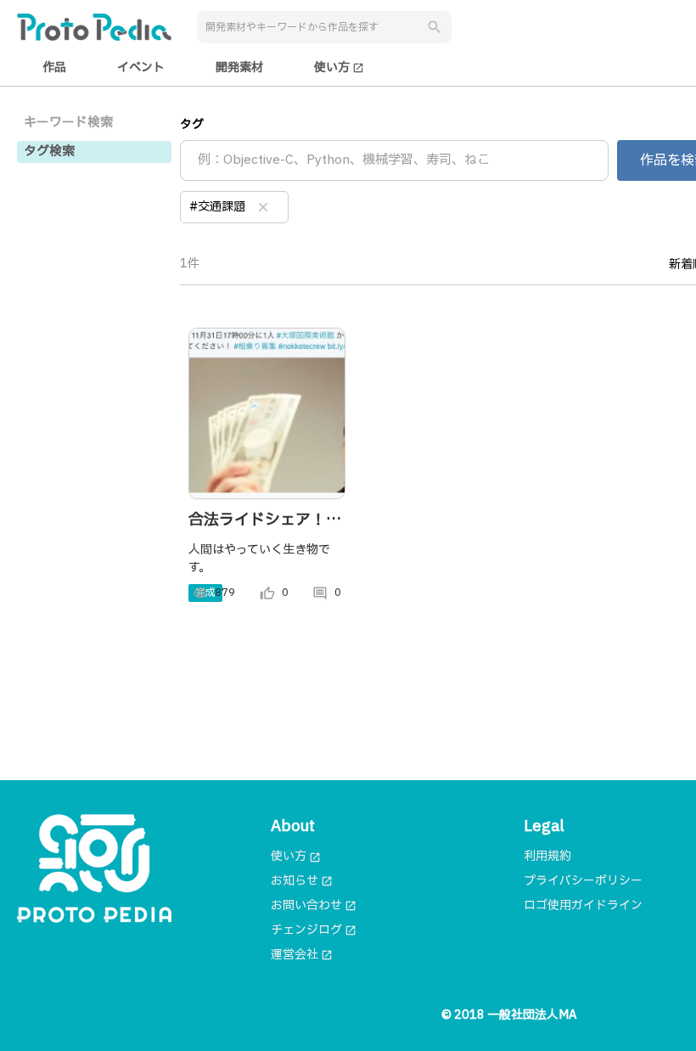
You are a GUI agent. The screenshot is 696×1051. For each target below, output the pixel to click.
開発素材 (239, 67)
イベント (141, 67)
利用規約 (547, 856)
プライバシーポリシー (583, 881)
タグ (192, 124)
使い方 (339, 67)
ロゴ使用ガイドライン (583, 905)
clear (263, 207)
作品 (54, 67)
